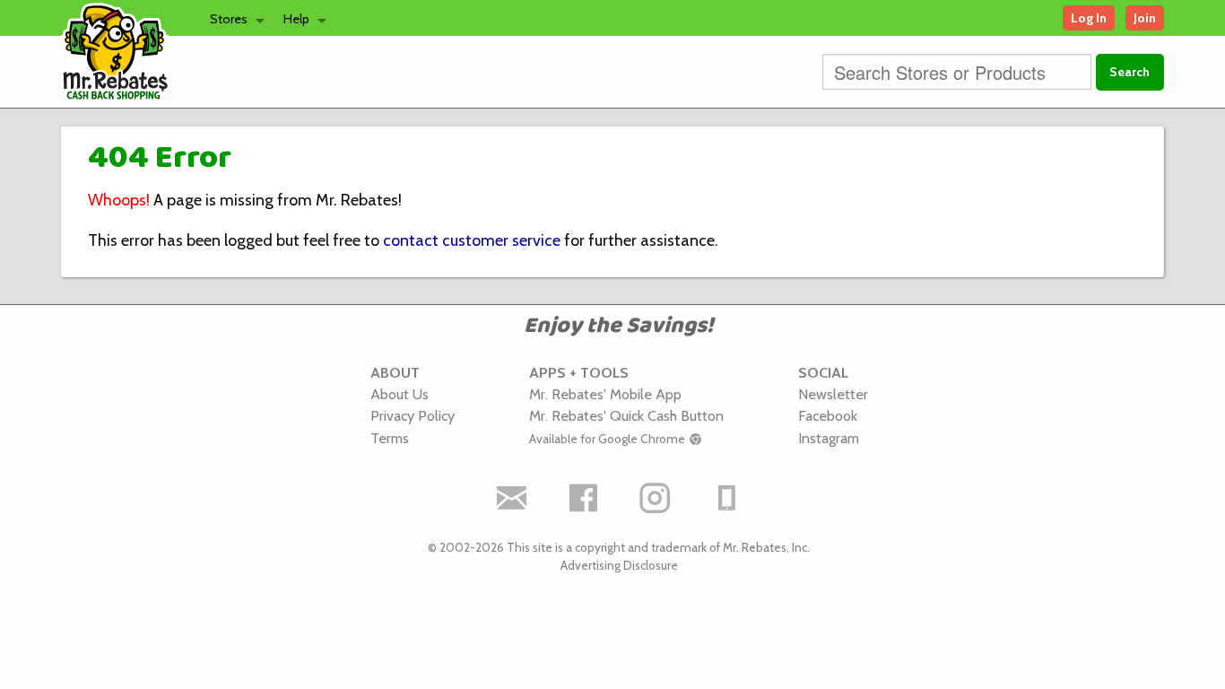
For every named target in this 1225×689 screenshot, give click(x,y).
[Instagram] (654, 498)
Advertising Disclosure (619, 565)
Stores (229, 19)
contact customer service (471, 240)
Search (1129, 72)
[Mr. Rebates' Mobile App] (726, 498)
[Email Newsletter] (511, 498)
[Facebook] (583, 498)
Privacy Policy (412, 415)
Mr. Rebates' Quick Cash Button (626, 415)
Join (1145, 18)
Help (296, 19)
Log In (1089, 18)
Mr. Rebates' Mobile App (605, 394)
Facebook (827, 415)
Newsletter (833, 394)
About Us (399, 394)
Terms (389, 438)
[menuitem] (232, 18)
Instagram (828, 438)
